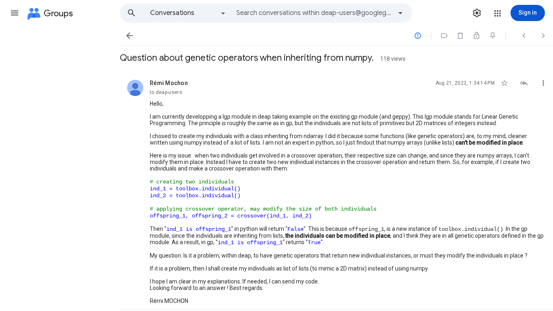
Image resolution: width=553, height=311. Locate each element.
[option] (188, 13)
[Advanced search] (400, 13)
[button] (14, 13)
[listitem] (336, 189)
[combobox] (314, 13)
